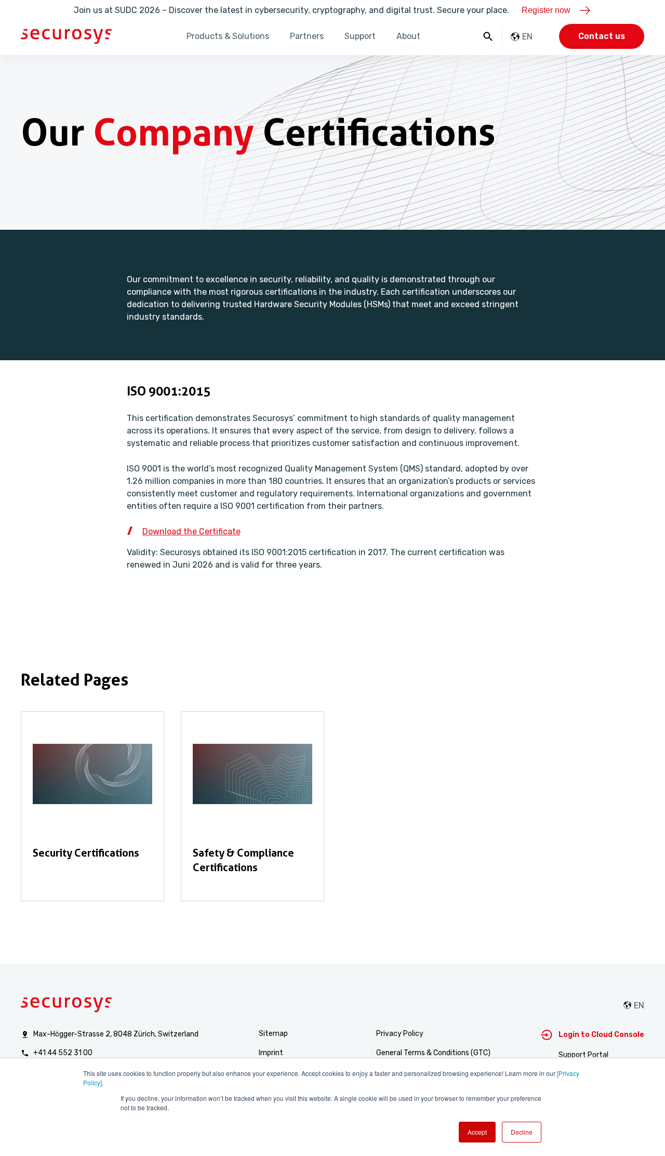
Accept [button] (477, 1131)
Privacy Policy (399, 1033)
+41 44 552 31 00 (62, 1052)
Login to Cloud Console (601, 1034)
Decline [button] (522, 1131)
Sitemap (273, 1033)
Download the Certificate (191, 531)
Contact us (601, 36)
